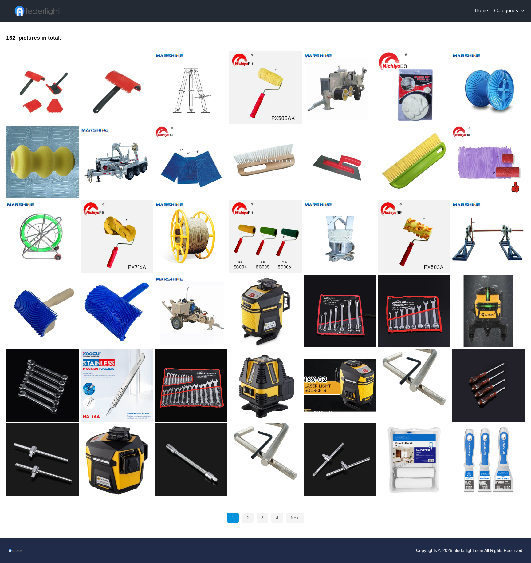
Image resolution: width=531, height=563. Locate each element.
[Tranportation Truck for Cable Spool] (117, 162)
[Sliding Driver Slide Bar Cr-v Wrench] (340, 459)
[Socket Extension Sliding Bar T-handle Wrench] (42, 459)
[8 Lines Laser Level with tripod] (265, 385)
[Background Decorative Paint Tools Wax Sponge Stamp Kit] (414, 87)
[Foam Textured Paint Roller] (265, 236)
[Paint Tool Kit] (414, 459)
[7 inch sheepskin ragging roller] (117, 236)
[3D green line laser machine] (117, 459)
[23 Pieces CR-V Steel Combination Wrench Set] (191, 385)
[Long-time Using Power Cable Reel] (488, 87)
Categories (506, 10)
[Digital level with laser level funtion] (340, 385)
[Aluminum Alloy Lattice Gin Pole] (340, 236)
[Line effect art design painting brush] (414, 162)
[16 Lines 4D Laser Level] (265, 311)
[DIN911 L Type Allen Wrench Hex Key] (414, 385)
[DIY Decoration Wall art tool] (117, 87)
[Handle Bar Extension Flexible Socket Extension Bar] (191, 459)
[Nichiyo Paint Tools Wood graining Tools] (42, 87)
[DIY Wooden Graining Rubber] (117, 311)
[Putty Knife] (488, 459)
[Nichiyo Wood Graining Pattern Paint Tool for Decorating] (191, 162)
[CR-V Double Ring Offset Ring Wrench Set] (340, 311)
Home (481, 10)
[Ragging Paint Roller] (265, 87)
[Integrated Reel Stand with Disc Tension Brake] (488, 236)
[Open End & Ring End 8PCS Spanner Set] (414, 311)
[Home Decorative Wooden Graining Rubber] (42, 311)
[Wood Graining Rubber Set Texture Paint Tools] (488, 162)
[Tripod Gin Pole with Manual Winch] (191, 87)
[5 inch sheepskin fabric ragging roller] (414, 236)
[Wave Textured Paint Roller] (42, 162)
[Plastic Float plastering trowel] (340, 162)
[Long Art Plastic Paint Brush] (265, 162)
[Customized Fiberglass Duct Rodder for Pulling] (42, 236)
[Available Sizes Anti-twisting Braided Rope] (191, 236)
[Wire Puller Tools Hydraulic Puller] (340, 87)
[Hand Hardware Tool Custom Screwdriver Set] (488, 385)
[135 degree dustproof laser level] (488, 311)
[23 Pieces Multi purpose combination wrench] (42, 385)
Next (295, 517)
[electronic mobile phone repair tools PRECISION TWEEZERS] (117, 385)
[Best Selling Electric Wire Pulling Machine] (191, 311)
